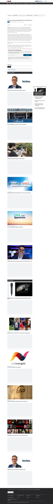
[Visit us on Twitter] (36, 1)
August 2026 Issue (15, 15)
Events (21, 3)
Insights (13, 3)
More (35, 3)
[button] (45, 1)
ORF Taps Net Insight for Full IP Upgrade (40, 101)
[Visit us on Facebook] (35, 1)
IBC (20, 15)
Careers (18, 497)
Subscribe (31, 3)
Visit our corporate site (36, 489)
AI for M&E (35, 15)
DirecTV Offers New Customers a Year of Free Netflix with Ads (40, 108)
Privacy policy (28, 495)
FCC (24, 15)
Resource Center (26, 3)
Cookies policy (38, 495)
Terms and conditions (11, 495)
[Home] (7, 3)
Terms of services (18, 57)
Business (9, 18)
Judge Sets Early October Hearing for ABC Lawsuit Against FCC (39, 104)
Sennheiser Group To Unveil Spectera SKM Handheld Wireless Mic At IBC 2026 (39, 93)
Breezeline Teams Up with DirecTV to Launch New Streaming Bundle (39, 97)
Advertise (37, 497)
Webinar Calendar (29, 15)
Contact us (27, 497)
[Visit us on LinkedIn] (38, 1)
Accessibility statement (11, 497)
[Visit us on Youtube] (39, 1)
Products (17, 3)
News (10, 3)
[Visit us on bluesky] (40, 1)
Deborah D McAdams (12, 69)
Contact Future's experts (20, 495)
